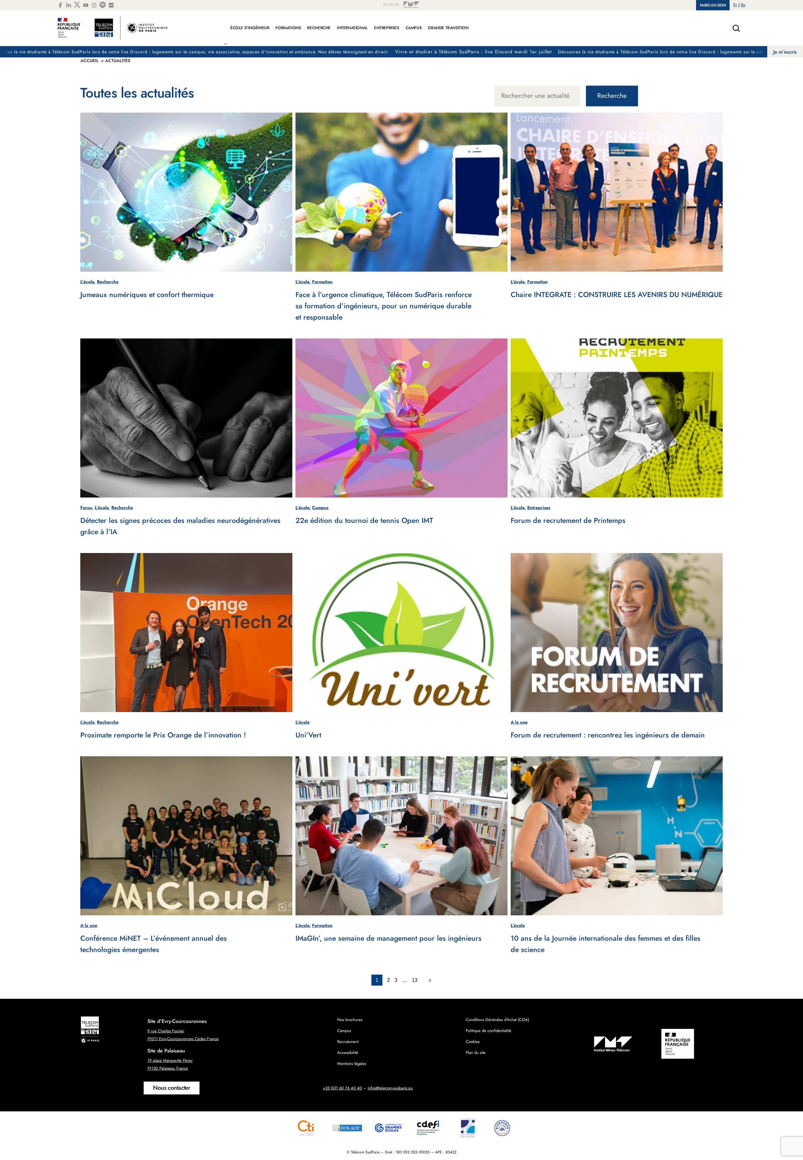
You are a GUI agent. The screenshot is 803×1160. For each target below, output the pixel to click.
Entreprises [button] (386, 28)
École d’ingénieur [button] (249, 28)
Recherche (612, 95)
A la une (519, 722)
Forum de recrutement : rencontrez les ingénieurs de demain (608, 735)
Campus (320, 507)
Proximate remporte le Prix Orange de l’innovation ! (163, 735)
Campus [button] (414, 28)
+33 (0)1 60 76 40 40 (342, 1088)
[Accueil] (113, 31)
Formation (322, 282)
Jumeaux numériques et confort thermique (147, 294)
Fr (735, 5)
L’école (87, 282)
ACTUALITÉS (117, 60)
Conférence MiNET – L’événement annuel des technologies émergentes (153, 944)
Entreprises (538, 507)
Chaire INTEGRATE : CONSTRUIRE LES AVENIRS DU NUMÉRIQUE (617, 294)
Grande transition (448, 28)
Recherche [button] (319, 28)
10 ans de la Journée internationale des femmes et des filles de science (605, 944)
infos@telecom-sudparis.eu (390, 1088)
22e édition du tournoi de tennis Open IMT (364, 520)
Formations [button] (288, 28)
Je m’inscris (784, 52)
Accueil (89, 60)
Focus (86, 507)
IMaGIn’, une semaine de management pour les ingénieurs (388, 938)
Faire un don (713, 5)
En (743, 5)
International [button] (352, 28)
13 (414, 980)
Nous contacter (171, 1087)
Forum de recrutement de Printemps (568, 520)
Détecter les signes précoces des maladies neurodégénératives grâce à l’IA (180, 526)
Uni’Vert (308, 735)
